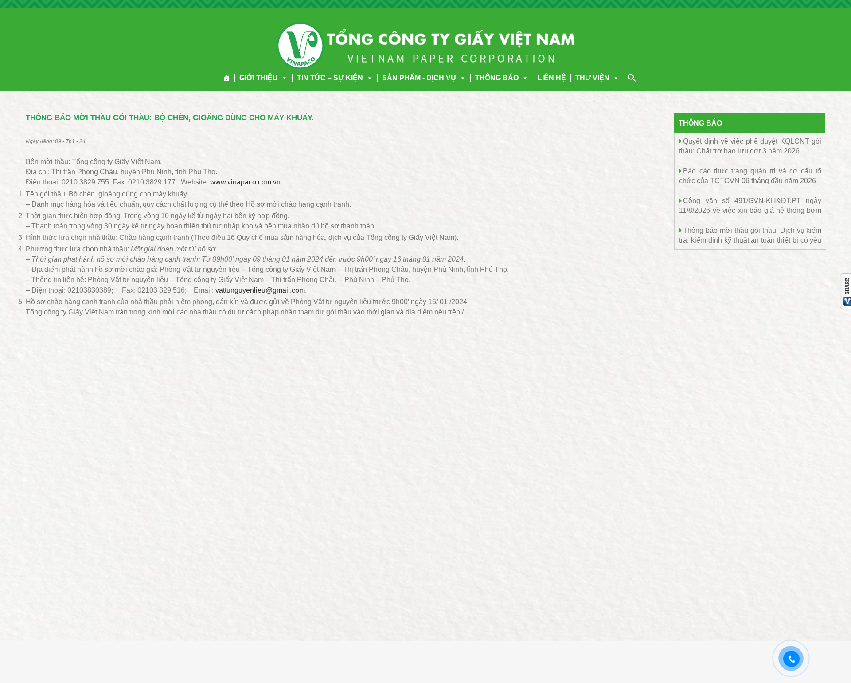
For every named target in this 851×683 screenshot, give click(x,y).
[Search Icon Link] (632, 77)
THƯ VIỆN (592, 78)
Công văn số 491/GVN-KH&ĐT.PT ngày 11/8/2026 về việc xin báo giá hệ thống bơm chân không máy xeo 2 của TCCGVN (750, 210)
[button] (283, 78)
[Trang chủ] (227, 78)
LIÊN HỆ (552, 78)
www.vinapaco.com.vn (245, 182)
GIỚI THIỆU (258, 78)
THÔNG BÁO (497, 78)
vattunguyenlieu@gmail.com (260, 290)
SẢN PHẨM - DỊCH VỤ (419, 78)
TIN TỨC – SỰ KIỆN (330, 78)
